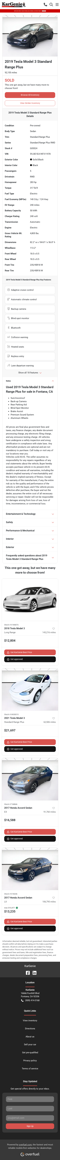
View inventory (30, 1020)
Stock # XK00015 (11, 714)
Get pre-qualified (30, 1052)
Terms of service (30, 1068)
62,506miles (50, 722)
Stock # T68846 (10, 804)
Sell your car (30, 1044)
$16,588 (9, 820)
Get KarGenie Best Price (21, 652)
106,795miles (49, 901)
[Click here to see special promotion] (30, 10)
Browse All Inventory (30, 95)
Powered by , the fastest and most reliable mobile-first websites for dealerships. (30, 1146)
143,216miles (49, 632)
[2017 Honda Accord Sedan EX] (30, 779)
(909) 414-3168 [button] (32, 1000)
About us (30, 1036)
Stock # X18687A (11, 625)
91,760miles (50, 812)
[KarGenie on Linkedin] (33, 972)
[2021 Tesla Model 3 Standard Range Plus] (30, 689)
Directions (30, 1028)
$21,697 (9, 730)
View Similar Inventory (30, 103)
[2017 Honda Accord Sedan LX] (30, 869)
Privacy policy (30, 1060)
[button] (45, 4)
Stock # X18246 (10, 894)
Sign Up (30, 1126)
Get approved (16, 659)
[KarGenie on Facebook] (26, 972)
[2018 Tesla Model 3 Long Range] (30, 600)
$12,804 (9, 640)
